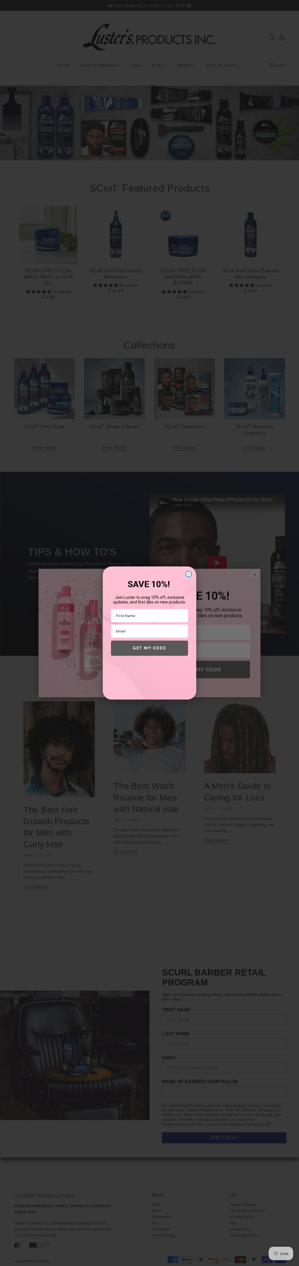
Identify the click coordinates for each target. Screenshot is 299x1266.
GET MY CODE (149, 648)
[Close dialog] (189, 574)
